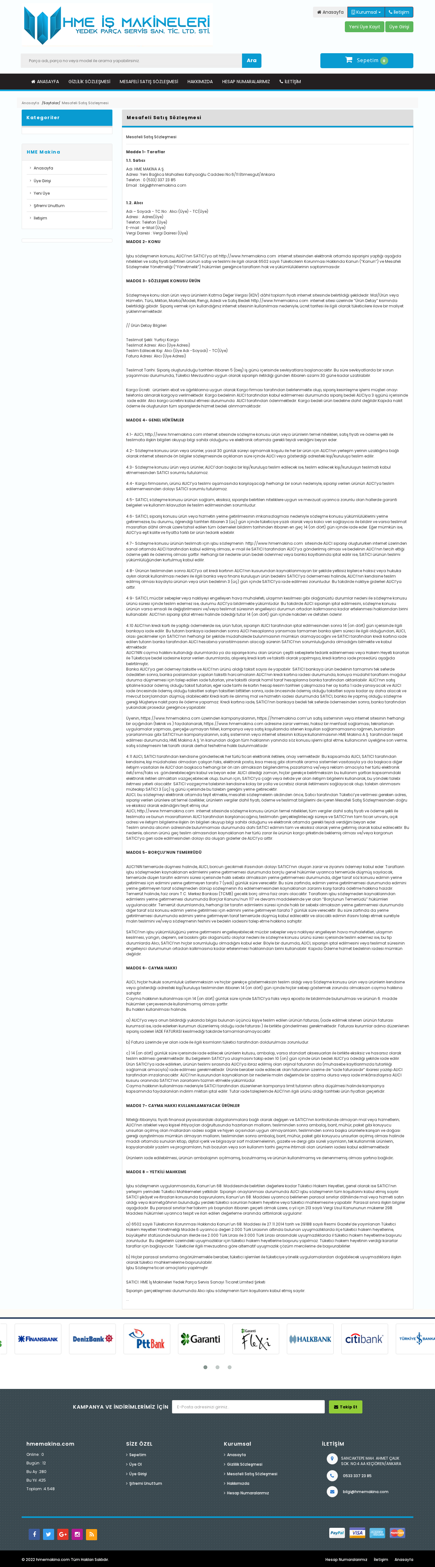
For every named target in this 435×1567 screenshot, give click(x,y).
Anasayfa (48, 81)
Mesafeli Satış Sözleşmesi (149, 81)
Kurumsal (366, 12)
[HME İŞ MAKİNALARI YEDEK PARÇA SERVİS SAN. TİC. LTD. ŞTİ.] (117, 25)
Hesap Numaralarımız (246, 81)
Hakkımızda (200, 81)
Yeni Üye (42, 193)
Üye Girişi (42, 180)
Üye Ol (135, 1464)
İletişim (293, 81)
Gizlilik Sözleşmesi (89, 81)
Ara (252, 60)
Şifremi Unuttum (49, 205)
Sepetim (137, 1454)
